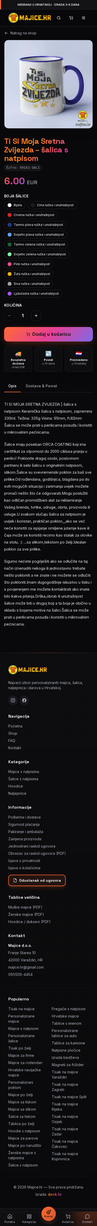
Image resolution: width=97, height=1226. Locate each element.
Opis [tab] (12, 386)
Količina (13, 305)
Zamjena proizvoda (24, 839)
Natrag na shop (23, 33)
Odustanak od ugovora (40, 880)
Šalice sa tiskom (21, 1116)
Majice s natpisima (23, 771)
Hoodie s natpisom (24, 1131)
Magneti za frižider (68, 1064)
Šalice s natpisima (23, 779)
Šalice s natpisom (23, 1165)
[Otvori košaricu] (71, 18)
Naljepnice (17, 793)
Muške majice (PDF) (25, 907)
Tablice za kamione (68, 1043)
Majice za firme (21, 1055)
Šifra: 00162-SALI (23, 167)
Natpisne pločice (66, 1050)
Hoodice (15, 786)
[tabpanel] (48, 511)
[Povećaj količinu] (36, 315)
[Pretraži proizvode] (59, 18)
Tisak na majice (21, 1009)
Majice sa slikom (22, 1109)
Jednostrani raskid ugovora (31, 846)
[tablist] (48, 386)
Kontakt (14, 748)
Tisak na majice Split (69, 1097)
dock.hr (55, 1194)
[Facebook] (24, 700)
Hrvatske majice (65, 1016)
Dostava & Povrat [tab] (41, 386)
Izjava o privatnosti (24, 860)
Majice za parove (23, 1138)
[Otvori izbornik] (83, 18)
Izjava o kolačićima (24, 868)
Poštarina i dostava (24, 817)
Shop (12, 733)
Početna (15, 726)
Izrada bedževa (65, 1057)
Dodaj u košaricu (51, 334)
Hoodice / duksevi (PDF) (29, 921)
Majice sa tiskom (22, 1102)
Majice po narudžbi (24, 1145)
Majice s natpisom (23, 1028)
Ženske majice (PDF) (26, 914)
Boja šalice (16, 196)
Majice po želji (20, 1095)
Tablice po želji (21, 1123)
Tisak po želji (19, 1048)
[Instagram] (13, 700)
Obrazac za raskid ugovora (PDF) (37, 853)
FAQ (11, 740)
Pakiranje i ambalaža (25, 831)
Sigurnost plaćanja (24, 824)
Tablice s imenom (66, 1023)
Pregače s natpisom (69, 1009)
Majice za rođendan (25, 1062)
